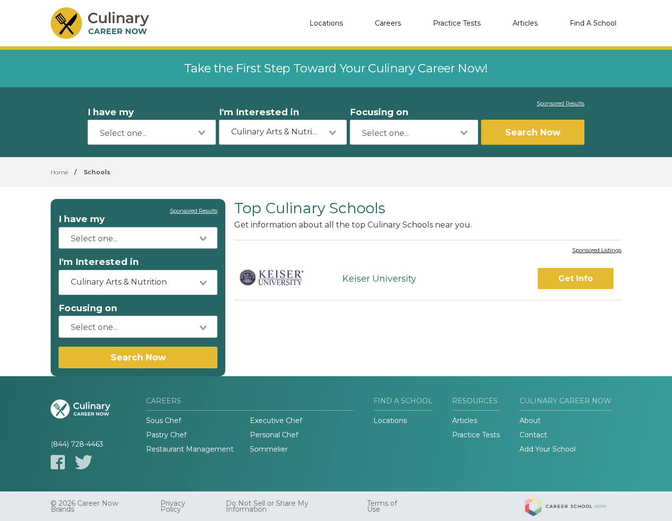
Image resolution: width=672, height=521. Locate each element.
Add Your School (547, 449)
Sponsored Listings (596, 251)
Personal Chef (274, 434)
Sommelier (269, 449)
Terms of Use (382, 506)
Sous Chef (163, 420)
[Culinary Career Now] (100, 23)
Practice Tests (457, 23)
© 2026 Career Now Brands (84, 506)
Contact (533, 434)
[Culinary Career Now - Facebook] (58, 462)
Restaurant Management (190, 449)
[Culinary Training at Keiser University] (280, 279)
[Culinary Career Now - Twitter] (83, 462)
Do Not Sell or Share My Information (267, 506)
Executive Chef (276, 420)
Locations (326, 23)
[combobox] (151, 132)
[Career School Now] (573, 506)
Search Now (532, 132)
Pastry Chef (166, 434)
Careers (388, 23)
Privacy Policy (172, 506)
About (530, 420)
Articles (525, 23)
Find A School (593, 23)
